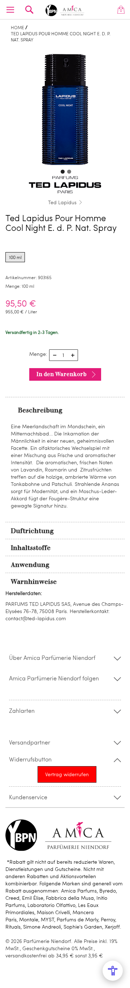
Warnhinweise (34, 581)
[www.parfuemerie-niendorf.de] (65, 9)
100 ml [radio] (15, 257)
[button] (61, 170)
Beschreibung (40, 410)
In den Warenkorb (61, 374)
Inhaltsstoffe (31, 548)
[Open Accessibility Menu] (113, 971)
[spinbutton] (63, 355)
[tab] (65, 410)
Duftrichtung (32, 531)
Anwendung (30, 565)
